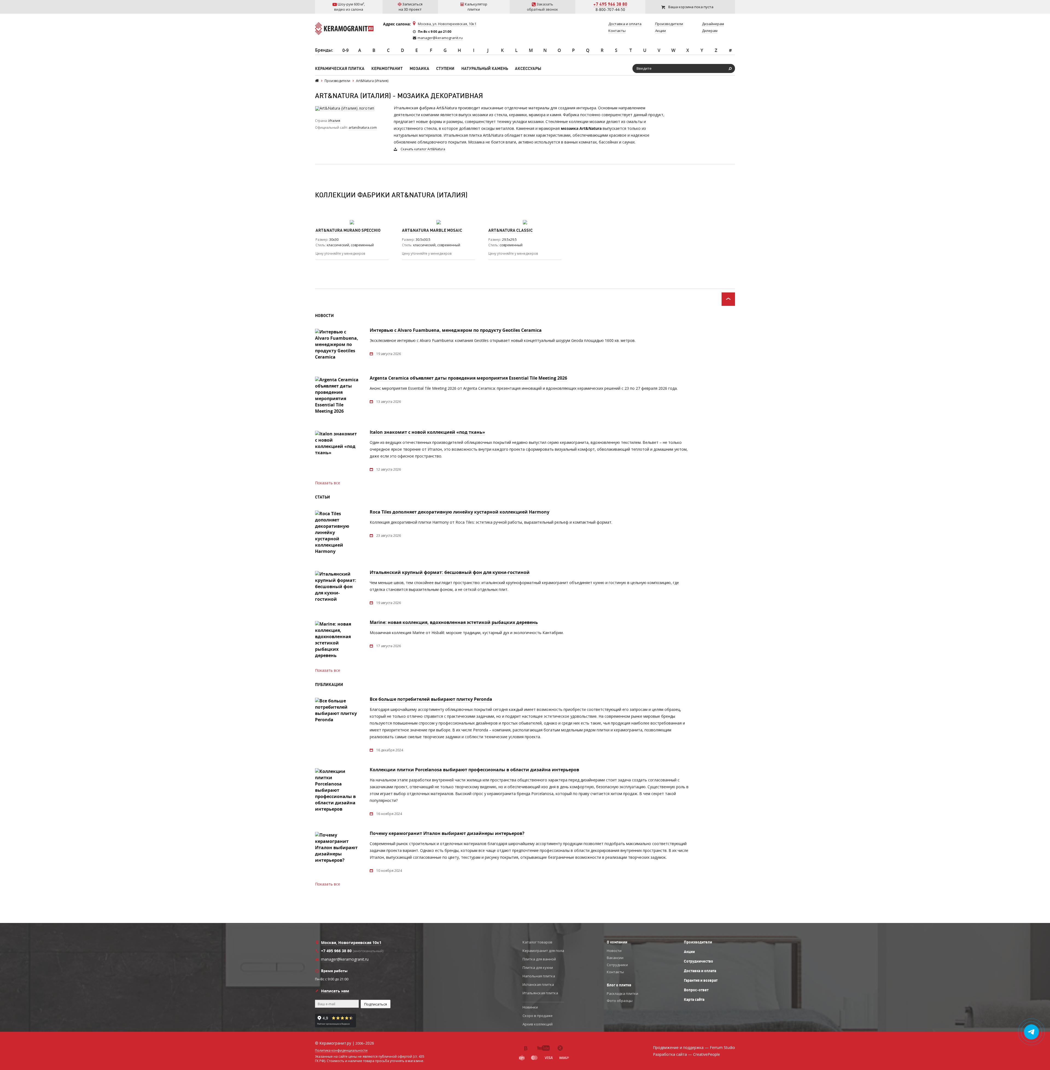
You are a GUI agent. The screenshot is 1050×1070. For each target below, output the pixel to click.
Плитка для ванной (539, 959)
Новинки (530, 1007)
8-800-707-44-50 (610, 9)
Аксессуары (528, 68)
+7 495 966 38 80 (610, 4)
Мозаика (419, 68)
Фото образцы (619, 1000)
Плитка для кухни (538, 967)
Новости (614, 950)
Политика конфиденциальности (341, 1050)
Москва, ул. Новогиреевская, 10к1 (447, 23)
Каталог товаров (537, 942)
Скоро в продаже (538, 1015)
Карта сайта (694, 999)
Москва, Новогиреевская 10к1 (351, 942)
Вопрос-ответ (696, 989)
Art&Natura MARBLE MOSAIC (432, 230)
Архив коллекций (538, 1024)
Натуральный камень (484, 68)
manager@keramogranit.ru (440, 37)
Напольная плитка (539, 976)
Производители (698, 942)
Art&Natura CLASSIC (510, 230)
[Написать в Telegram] (1031, 1032)
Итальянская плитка (540, 992)
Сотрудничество (698, 961)
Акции (689, 951)
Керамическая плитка (339, 68)
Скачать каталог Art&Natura (423, 149)
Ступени (445, 68)
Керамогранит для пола (543, 950)
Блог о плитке (619, 985)
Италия (334, 120)
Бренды (323, 50)
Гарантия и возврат (701, 980)
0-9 (345, 50)
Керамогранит (387, 68)
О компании (617, 942)
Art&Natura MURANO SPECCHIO (348, 230)
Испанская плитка (538, 984)
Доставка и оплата (700, 970)
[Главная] (317, 80)
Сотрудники (617, 964)
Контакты (615, 971)
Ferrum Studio (722, 1047)
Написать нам (335, 990)
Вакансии (615, 957)
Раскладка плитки (622, 993)
